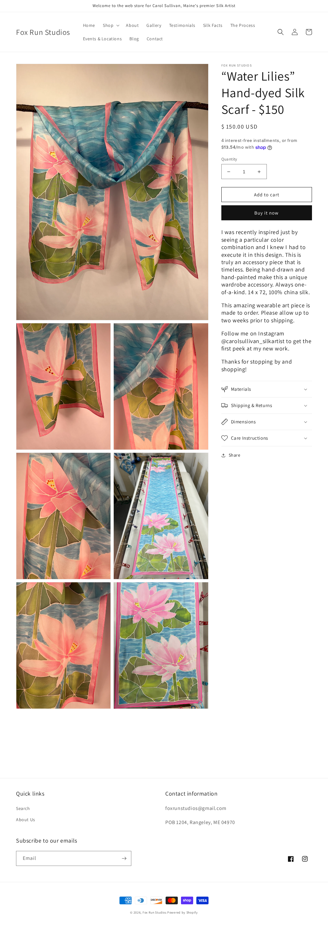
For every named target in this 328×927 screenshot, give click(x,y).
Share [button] (235, 455)
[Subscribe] (124, 858)
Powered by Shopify (182, 912)
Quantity (229, 159)
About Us (25, 819)
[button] (110, 25)
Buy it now (266, 213)
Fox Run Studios (155, 912)
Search (23, 808)
